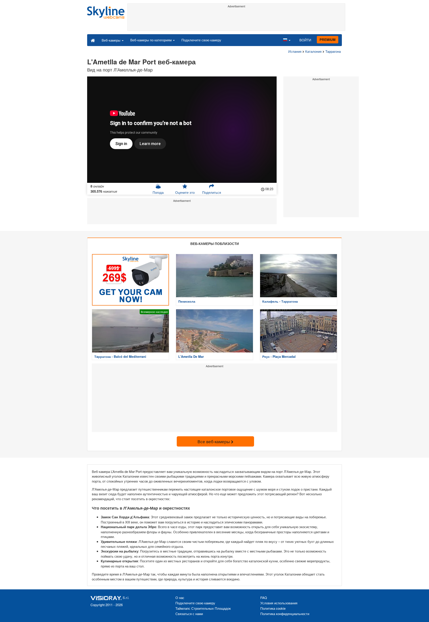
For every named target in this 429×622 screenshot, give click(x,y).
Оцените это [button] (185, 192)
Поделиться (211, 192)
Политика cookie (273, 608)
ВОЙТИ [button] (305, 40)
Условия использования (278, 603)
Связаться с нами (189, 613)
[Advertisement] (236, 19)
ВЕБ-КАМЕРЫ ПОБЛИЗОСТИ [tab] (214, 243)
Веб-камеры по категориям (151, 40)
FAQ (263, 597)
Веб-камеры (111, 40)
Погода (158, 192)
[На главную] (92, 40)
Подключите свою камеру (201, 40)
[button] (287, 40)
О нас (179, 597)
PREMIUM (328, 39)
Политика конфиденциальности (284, 613)
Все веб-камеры (214, 441)
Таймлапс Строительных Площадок (203, 608)
